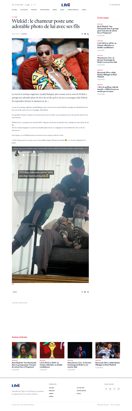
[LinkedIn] (110, 389)
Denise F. (25, 34)
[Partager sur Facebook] (82, 34)
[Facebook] (106, 389)
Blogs (62, 9)
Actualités (24, 9)
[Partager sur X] (85, 34)
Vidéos (84, 9)
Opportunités (44, 9)
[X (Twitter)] (114, 389)
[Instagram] (118, 389)
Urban (55, 9)
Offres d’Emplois (73, 9)
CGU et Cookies (115, 404)
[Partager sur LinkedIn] (88, 34)
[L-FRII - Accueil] (66, 5)
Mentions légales (103, 404)
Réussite (34, 9)
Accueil (14, 9)
